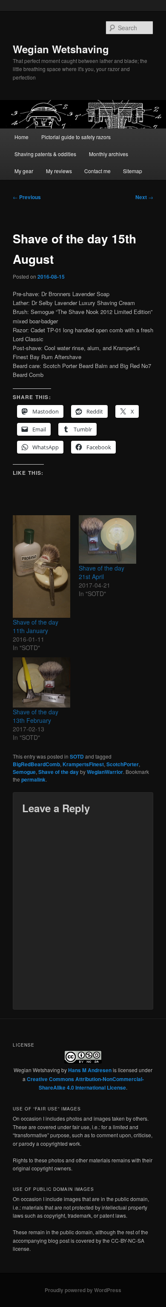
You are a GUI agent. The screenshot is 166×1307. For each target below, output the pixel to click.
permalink (33, 779)
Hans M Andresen (90, 1070)
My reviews (59, 170)
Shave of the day (58, 772)
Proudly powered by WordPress (83, 1290)
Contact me (97, 170)
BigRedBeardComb (36, 764)
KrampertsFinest (83, 764)
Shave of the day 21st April (101, 572)
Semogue (24, 772)
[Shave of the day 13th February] (41, 682)
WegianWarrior (105, 772)
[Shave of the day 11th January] (41, 566)
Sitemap (132, 170)
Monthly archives (108, 153)
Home (21, 136)
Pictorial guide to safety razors (76, 136)
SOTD (77, 756)
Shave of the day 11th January (35, 626)
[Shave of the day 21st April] (107, 539)
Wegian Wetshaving (61, 49)
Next (144, 197)
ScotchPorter (122, 764)
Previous (27, 197)
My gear (23, 170)
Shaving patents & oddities (45, 153)
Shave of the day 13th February (35, 716)
